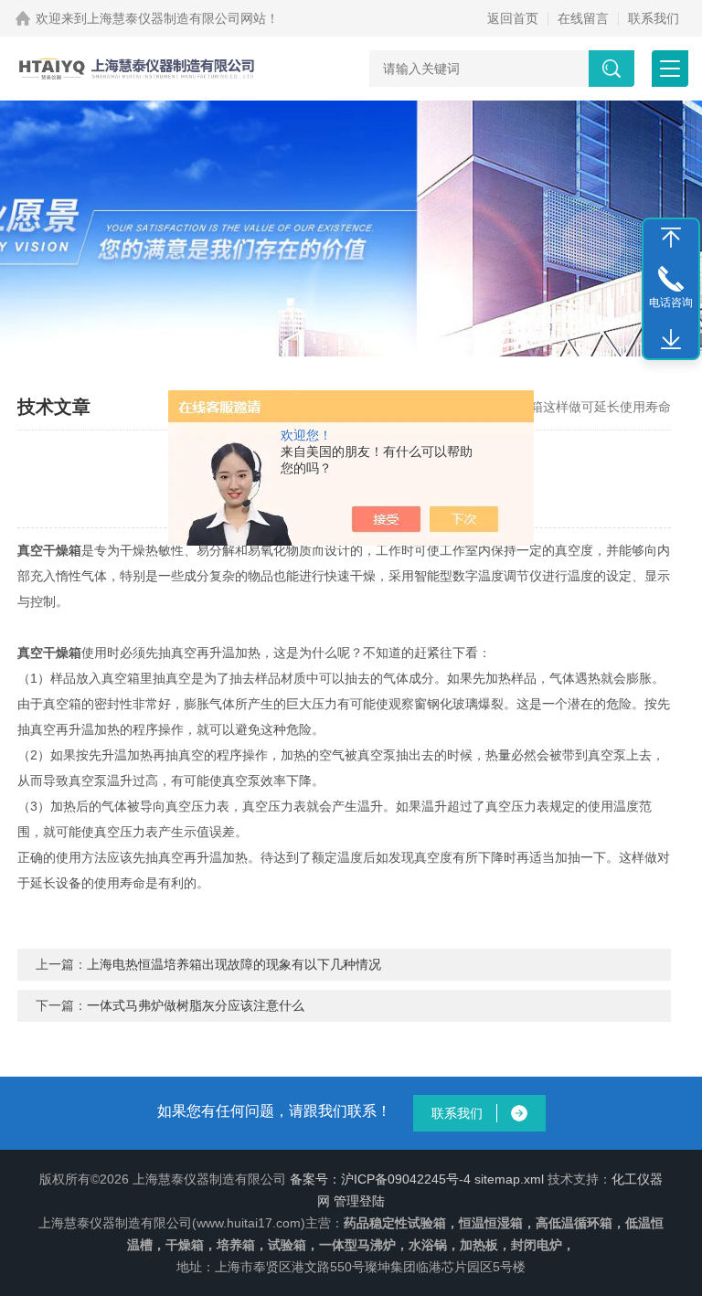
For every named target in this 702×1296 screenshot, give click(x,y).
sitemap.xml (509, 1179)
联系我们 (653, 18)
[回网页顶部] (671, 237)
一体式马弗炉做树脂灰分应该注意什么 (195, 1005)
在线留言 (583, 18)
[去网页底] (671, 340)
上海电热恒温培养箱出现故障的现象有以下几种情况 (234, 964)
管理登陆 (359, 1201)
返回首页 (512, 18)
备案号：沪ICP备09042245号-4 (380, 1179)
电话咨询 (671, 302)
